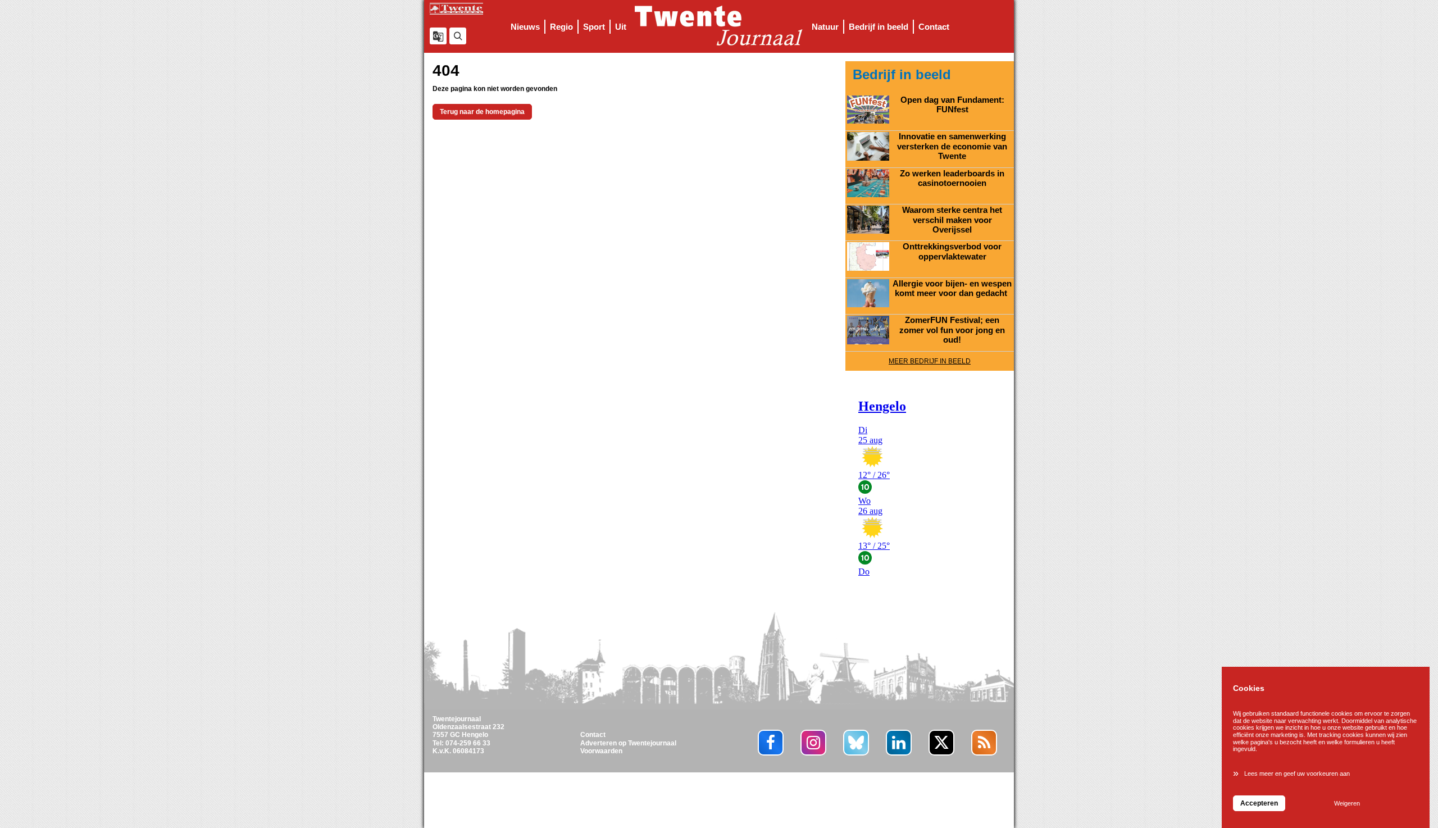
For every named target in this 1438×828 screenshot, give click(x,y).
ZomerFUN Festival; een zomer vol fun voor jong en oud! (952, 330)
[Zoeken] (457, 36)
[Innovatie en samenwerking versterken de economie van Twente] (868, 146)
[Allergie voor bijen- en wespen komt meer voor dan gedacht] (868, 293)
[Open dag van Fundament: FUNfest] (868, 109)
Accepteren (1259, 803)
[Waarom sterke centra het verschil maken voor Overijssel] (868, 220)
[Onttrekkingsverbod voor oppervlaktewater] (868, 256)
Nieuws (525, 26)
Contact (933, 26)
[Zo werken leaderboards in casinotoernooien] (868, 183)
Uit (620, 26)
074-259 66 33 (467, 743)
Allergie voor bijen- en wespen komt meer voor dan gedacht (952, 288)
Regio (561, 26)
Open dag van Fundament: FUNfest (952, 105)
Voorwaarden (601, 751)
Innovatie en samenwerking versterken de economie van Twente (952, 146)
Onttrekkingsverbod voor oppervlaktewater (952, 251)
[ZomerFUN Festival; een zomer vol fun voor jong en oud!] (868, 330)
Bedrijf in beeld (878, 26)
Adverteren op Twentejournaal (628, 743)
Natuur (825, 26)
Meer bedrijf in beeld (930, 361)
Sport (594, 26)
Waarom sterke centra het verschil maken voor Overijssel (952, 220)
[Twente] (719, 26)
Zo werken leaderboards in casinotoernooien (952, 178)
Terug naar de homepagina (482, 112)
